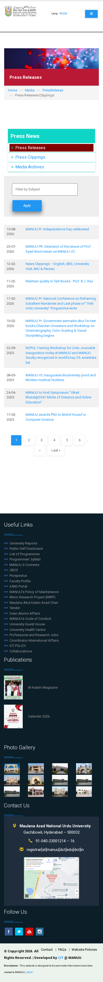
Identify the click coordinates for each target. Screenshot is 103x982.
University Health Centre (27, 630)
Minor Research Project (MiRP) (32, 597)
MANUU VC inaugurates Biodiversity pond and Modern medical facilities (61, 377)
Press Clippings (30, 157)
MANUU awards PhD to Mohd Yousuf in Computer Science (56, 417)
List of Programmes (25, 554)
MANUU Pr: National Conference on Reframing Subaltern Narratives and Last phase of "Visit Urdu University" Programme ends (61, 303)
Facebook (9, 932)
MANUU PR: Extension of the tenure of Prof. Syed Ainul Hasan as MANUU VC (58, 249)
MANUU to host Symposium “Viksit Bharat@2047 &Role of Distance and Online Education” (58, 397)
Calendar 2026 (39, 716)
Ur (65, 13)
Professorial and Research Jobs (34, 635)
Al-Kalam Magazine (43, 687)
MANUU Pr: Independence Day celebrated (57, 229)
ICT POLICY (18, 646)
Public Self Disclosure (26, 548)
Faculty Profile (20, 581)
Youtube (29, 932)
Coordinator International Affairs (34, 640)
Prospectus (18, 576)
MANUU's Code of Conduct (30, 619)
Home (12, 90)
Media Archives (29, 166)
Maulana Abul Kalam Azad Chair (34, 603)
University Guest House (27, 624)
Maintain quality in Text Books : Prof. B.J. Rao (59, 281)
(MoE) (29, 972)
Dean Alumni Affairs (25, 613)
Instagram (40, 932)
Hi (61, 13)
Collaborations (21, 651)
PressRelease (53, 90)
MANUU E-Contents (24, 565)
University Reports (23, 543)
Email (50, 932)
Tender (15, 608)
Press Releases (30, 147)
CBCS (14, 570)
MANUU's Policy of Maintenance (34, 592)
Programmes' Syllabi (25, 559)
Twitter (19, 932)
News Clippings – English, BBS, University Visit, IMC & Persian (57, 266)
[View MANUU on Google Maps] (51, 878)
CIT (61, 958)
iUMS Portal (18, 586)
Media (30, 90)
